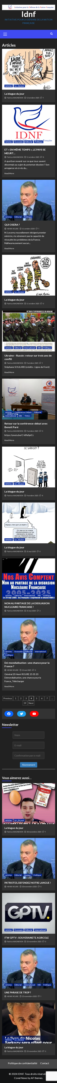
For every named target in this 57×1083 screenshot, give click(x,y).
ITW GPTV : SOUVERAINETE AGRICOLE (26, 937)
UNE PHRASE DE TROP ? (17, 992)
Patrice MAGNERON (15, 98)
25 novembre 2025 (34, 941)
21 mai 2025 (31, 551)
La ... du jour (19, 86)
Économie (19, 142)
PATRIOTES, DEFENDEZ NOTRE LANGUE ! (27, 882)
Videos (27, 416)
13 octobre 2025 (33, 98)
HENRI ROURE (13, 229)
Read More (9, 173)
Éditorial (28, 142)
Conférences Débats (23, 412)
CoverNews (20, 1077)
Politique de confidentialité (22, 1063)
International (29, 348)
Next (31, 703)
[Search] (52, 33)
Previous (7, 698)
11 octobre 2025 (33, 157)
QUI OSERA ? (12, 224)
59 (25, 703)
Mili (39, 348)
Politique (38, 142)
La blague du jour (14, 93)
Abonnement (28, 764)
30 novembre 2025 (34, 832)
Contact (44, 1063)
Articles (8, 86)
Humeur (27, 875)
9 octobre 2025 (32, 363)
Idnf (28, 14)
